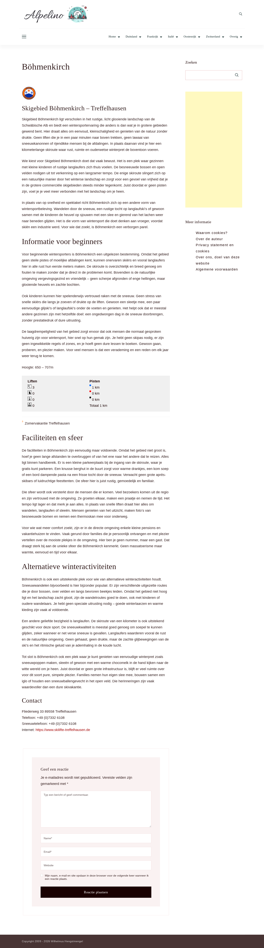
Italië (171, 36)
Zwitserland (213, 36)
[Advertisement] (213, 150)
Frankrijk (152, 36)
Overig (234, 36)
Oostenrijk (190, 36)
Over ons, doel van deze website (218, 260)
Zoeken (191, 62)
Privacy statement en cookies (215, 248)
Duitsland (131, 36)
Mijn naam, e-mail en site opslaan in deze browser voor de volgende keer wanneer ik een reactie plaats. (97, 877)
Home (112, 36)
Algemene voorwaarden (217, 269)
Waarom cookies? (211, 233)
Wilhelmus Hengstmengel (67, 941)
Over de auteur (209, 239)
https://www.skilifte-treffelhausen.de (63, 730)
